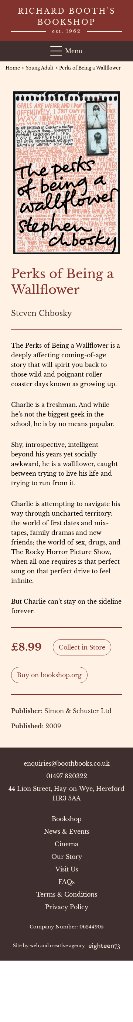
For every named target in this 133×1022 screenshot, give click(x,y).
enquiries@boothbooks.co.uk (67, 763)
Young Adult (39, 68)
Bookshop (67, 819)
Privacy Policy (66, 907)
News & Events (66, 831)
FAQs (66, 882)
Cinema (66, 844)
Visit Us (66, 869)
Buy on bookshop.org (49, 675)
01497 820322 (66, 776)
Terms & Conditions (66, 894)
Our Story (66, 856)
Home (13, 68)
